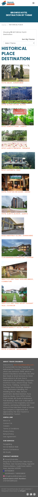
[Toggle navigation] (33, 3)
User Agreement (9, 437)
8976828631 (9, 471)
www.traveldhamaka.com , (24, 365)
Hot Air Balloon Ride (10, 447)
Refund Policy (8, 434)
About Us (6, 421)
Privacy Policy (8, 431)
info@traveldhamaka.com (15, 476)
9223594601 (10, 473)
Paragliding (7, 444)
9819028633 (20, 473)
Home (4, 25)
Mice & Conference (11, 449)
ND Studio (7, 452)
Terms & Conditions (11, 429)
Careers (6, 426)
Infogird (22, 491)
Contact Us (7, 423)
